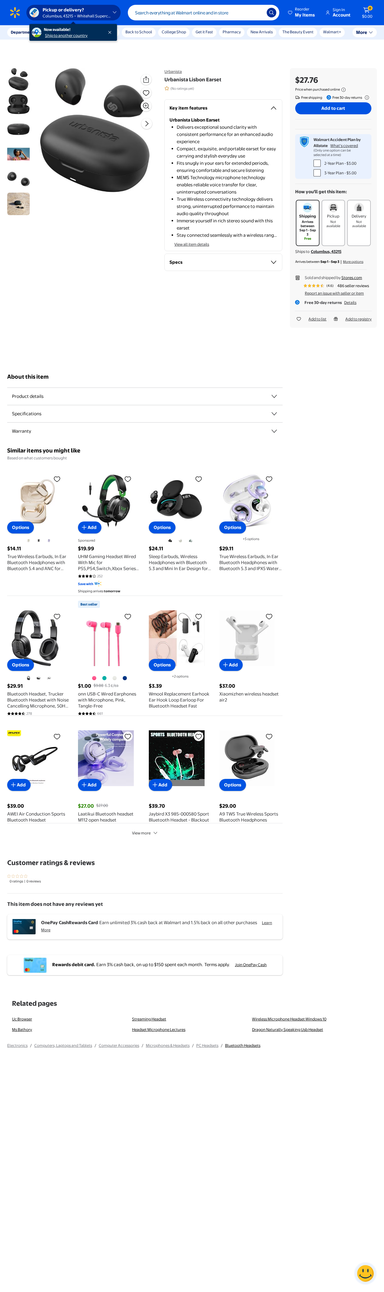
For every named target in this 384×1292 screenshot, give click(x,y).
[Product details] (274, 396)
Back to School (138, 31)
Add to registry (358, 319)
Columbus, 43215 (326, 251)
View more (141, 833)
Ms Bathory (22, 1029)
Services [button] (60, 32)
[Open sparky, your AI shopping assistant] (365, 1273)
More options (353, 262)
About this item (28, 376)
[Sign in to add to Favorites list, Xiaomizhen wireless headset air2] (269, 616)
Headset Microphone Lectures (158, 1029)
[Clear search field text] (257, 12)
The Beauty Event (298, 31)
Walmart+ (332, 31)
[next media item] (146, 123)
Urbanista (173, 71)
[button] (302, 12)
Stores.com (351, 277)
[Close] (111, 32)
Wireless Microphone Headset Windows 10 (289, 1019)
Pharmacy (232, 31)
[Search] (271, 12)
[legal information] (343, 89)
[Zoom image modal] (146, 106)
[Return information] (365, 97)
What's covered (344, 145)
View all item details (191, 244)
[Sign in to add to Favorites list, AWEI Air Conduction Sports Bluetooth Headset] (57, 736)
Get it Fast (204, 31)
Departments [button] (23, 32)
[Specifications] (274, 414)
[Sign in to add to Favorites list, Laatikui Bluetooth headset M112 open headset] (128, 736)
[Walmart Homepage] (15, 12)
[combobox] (203, 12)
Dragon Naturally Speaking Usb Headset (287, 1029)
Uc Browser (22, 1019)
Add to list (317, 319)
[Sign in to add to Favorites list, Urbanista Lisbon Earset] (146, 92)
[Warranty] (274, 431)
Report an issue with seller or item (334, 293)
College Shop (174, 31)
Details (350, 302)
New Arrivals (261, 31)
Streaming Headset (149, 1019)
